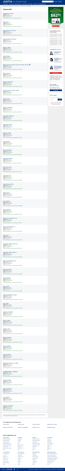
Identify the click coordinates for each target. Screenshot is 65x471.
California (19, 458)
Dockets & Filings (6, 462)
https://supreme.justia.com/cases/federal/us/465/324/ (12, 103)
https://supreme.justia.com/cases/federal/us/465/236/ (12, 77)
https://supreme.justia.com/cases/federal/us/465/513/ (12, 163)
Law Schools (49, 437)
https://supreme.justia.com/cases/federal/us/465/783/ (12, 239)
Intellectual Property (36, 443)
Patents (33, 459)
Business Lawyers (6, 440)
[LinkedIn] (7, 469)
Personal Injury (20, 448)
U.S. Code (4, 455)
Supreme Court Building (23, 427)
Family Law (20, 446)
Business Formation (36, 438)
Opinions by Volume (24, 5)
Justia (4, 5)
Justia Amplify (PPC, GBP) (51, 459)
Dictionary (49, 438)
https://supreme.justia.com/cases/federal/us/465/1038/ (13, 299)
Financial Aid (49, 441)
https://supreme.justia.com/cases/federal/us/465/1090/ (13, 359)
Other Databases (36, 452)
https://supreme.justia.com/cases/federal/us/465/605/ (12, 180)
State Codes (20, 455)
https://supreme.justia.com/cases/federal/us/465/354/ (12, 120)
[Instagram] (11, 469)
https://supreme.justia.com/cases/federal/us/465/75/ (12, 35)
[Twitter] (15, 469)
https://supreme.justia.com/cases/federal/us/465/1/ (12, 18)
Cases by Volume (36, 424)
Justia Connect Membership (52, 453)
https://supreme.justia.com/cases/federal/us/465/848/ (12, 273)
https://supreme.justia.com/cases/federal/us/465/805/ (12, 256)
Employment (34, 441)
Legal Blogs (34, 455)
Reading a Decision (51, 427)
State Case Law (20, 456)
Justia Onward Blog (50, 461)
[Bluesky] (14, 469)
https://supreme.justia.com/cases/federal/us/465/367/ (12, 129)
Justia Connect (31, 469)
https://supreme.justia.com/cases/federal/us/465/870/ (12, 282)
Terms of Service (48, 469)
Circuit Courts (5, 459)
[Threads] (13, 469)
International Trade (36, 445)
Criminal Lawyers (6, 441)
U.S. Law (6, 5)
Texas (19, 462)
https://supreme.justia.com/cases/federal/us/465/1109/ (13, 384)
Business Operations (36, 440)
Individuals (20, 437)
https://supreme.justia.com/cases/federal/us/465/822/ (12, 265)
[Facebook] (10, 469)
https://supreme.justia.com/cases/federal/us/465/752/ (12, 222)
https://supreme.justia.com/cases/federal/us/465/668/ (12, 205)
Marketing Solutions (51, 452)
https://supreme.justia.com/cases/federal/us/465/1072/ (13, 342)
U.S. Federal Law (6, 452)
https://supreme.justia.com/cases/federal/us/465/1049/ (13, 316)
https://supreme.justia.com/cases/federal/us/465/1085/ (13, 350)
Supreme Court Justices (8, 427)
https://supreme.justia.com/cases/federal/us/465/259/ (12, 86)
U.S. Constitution (6, 453)
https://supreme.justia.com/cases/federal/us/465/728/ (12, 214)
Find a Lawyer (53, 95)
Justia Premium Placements (52, 456)
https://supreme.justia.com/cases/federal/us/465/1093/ (13, 376)
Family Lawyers (5, 446)
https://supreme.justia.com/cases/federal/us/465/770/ (12, 231)
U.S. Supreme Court (17, 5)
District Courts (5, 461)
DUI (18, 443)
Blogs (48, 446)
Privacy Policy (53, 469)
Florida (19, 459)
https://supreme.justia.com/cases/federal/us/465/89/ (12, 43)
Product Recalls (35, 458)
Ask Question (55, 90)
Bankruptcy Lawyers (6, 438)
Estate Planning (20, 445)
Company (40, 469)
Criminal (19, 440)
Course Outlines (50, 443)
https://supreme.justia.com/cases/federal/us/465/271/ (12, 94)
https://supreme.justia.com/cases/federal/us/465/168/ (12, 52)
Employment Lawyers (7, 443)
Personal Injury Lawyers (7, 448)
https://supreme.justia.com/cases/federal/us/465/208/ (12, 69)
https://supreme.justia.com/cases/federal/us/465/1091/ (13, 367)
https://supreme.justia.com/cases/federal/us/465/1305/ (13, 410)
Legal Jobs (34, 453)
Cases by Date (6, 424)
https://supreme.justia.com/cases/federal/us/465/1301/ (13, 393)
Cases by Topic (21, 424)
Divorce (19, 441)
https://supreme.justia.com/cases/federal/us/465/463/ (12, 146)
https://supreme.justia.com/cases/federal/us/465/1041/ (13, 308)
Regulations (5, 456)
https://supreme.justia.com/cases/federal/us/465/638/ (12, 197)
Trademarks (34, 461)
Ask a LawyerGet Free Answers (54, 85)
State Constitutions (21, 453)
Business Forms (35, 456)
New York (19, 461)
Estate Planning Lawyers (7, 445)
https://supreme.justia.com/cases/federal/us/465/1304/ (13, 401)
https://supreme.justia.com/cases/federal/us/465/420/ (12, 137)
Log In (56, 1)
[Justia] (7, 1)
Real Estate (34, 446)
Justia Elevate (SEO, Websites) (52, 458)
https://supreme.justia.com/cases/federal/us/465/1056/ (13, 333)
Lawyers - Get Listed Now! (56, 102)
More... (4, 449)
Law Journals (49, 445)
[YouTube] (8, 469)
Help (44, 469)
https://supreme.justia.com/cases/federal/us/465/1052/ (13, 325)
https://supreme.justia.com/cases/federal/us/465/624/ (12, 188)
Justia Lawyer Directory (51, 455)
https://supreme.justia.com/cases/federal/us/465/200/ (12, 60)
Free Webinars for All (55, 49)
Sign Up (60, 1)
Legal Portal (36, 469)
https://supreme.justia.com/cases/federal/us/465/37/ (12, 26)
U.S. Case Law (11, 5)
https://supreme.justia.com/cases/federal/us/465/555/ (12, 171)
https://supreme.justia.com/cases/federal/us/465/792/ (12, 248)
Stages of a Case (36, 427)
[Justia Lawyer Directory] (17, 469)
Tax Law (33, 448)
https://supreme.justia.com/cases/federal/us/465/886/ (12, 291)
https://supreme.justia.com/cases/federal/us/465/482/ (12, 154)
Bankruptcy (20, 438)
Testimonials (49, 462)
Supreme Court (5, 458)
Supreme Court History (52, 424)
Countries (34, 462)
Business (34, 437)
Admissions (49, 440)
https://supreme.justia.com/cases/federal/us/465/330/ (12, 111)
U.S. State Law (21, 452)
